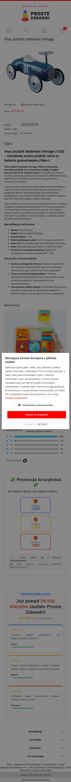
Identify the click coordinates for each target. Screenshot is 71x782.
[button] (35, 405)
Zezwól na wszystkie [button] (36, 414)
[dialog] (35, 391)
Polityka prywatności (16, 398)
